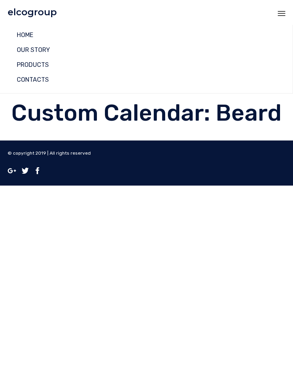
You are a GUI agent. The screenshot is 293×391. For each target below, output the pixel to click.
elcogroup (32, 12)
